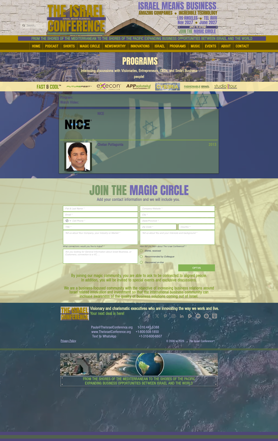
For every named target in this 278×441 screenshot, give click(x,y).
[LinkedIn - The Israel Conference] (181, 316)
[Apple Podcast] (214, 316)
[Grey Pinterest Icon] (165, 316)
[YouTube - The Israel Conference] (198, 316)
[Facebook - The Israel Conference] (148, 316)
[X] (157, 316)
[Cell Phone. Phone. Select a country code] (68, 221)
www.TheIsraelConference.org (111, 332)
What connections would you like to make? (83, 246)
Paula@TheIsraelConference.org (112, 327)
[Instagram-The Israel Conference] (173, 316)
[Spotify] (206, 316)
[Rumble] (189, 316)
